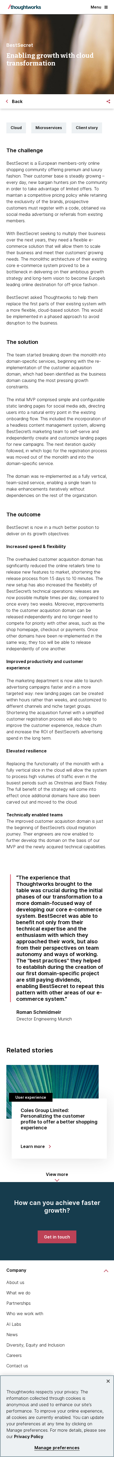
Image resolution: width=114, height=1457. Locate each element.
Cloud (16, 127)
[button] (57, 1177)
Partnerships (18, 1303)
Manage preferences (57, 1447)
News (12, 1334)
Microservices (49, 127)
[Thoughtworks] (24, 7)
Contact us (17, 1365)
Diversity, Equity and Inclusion (35, 1345)
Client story (87, 127)
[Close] (108, 1381)
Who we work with (24, 1313)
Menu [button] (96, 7)
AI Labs (13, 1324)
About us (15, 1282)
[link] (57, 1236)
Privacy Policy (28, 1436)
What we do (18, 1292)
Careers (14, 1355)
